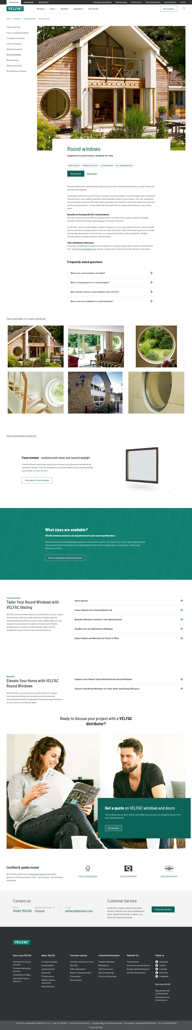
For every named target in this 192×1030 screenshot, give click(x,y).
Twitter (162, 965)
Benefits (64, 9)
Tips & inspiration (170, 2)
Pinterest (163, 972)
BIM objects (103, 965)
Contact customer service (82, 961)
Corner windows (14, 43)
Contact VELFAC (96, 1027)
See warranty (76, 980)
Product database (106, 961)
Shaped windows (14, 49)
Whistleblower (48, 986)
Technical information (109, 955)
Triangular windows (15, 38)
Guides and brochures (153, 2)
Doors (52, 9)
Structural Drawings (107, 976)
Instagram (163, 976)
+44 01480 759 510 (168, 1023)
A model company (49, 961)
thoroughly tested (37, 874)
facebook (163, 961)
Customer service (121, 2)
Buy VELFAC (93, 9)
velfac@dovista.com (79, 911)
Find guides (75, 976)
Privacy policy (47, 976)
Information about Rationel (102, 2)
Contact (182, 2)
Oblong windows (14, 65)
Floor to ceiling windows (18, 32)
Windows (40, 9)
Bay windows (12, 60)
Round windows (14, 54)
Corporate (46, 972)
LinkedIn (163, 969)
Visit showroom (136, 2)
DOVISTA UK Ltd (43, 1023)
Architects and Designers (138, 965)
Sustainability (47, 965)
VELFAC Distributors (136, 972)
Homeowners (133, 961)
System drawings (106, 972)
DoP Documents (105, 969)
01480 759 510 (22, 911)
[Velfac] (15, 8)
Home (9, 19)
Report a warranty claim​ (80, 972)
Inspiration (78, 9)
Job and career (48, 969)
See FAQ (73, 965)
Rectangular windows (16, 71)
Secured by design (169, 876)
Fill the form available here (84, 249)
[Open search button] (183, 9)
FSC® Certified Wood (87, 876)
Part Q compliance (128, 876)
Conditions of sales (22, 974)
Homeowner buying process (22, 963)
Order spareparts (78, 969)
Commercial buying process (21, 969)
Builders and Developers (138, 969)
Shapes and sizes (30, 19)
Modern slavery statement (48, 981)
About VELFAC (48, 955)
